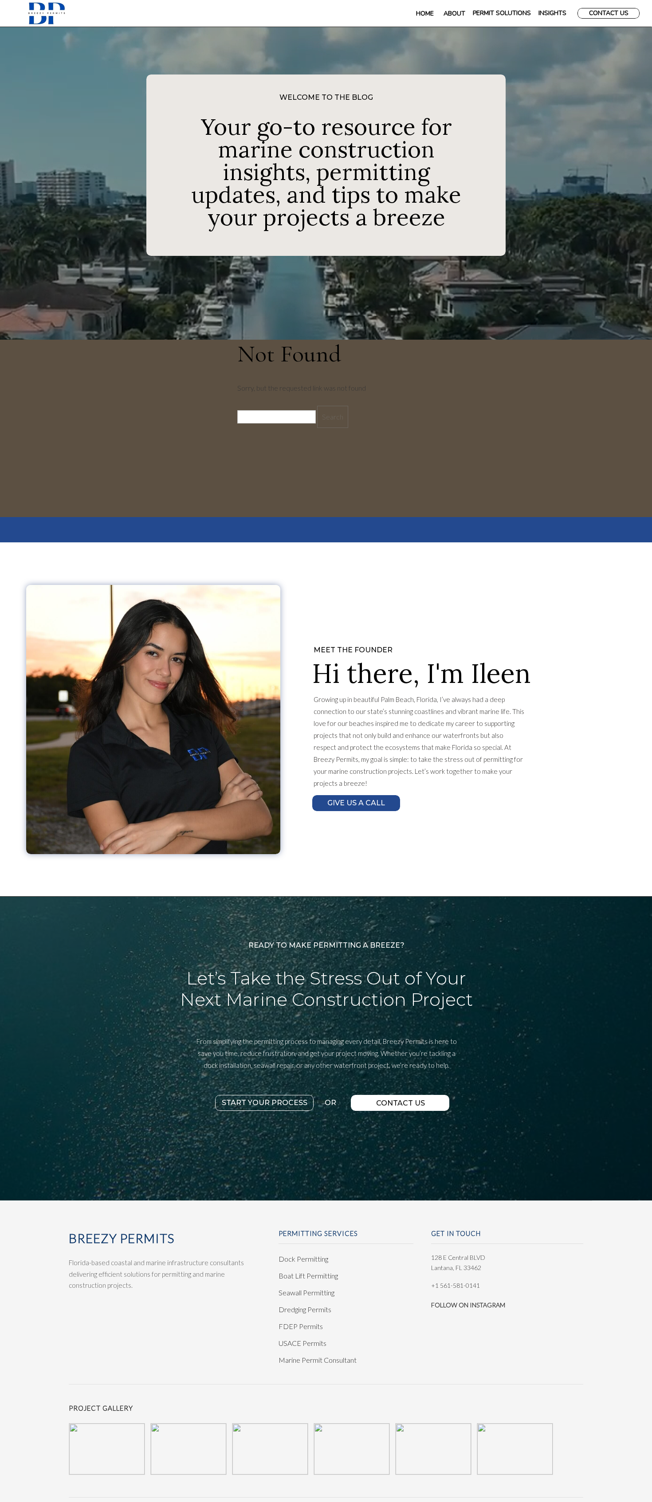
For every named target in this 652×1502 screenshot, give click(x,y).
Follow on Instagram (468, 1305)
